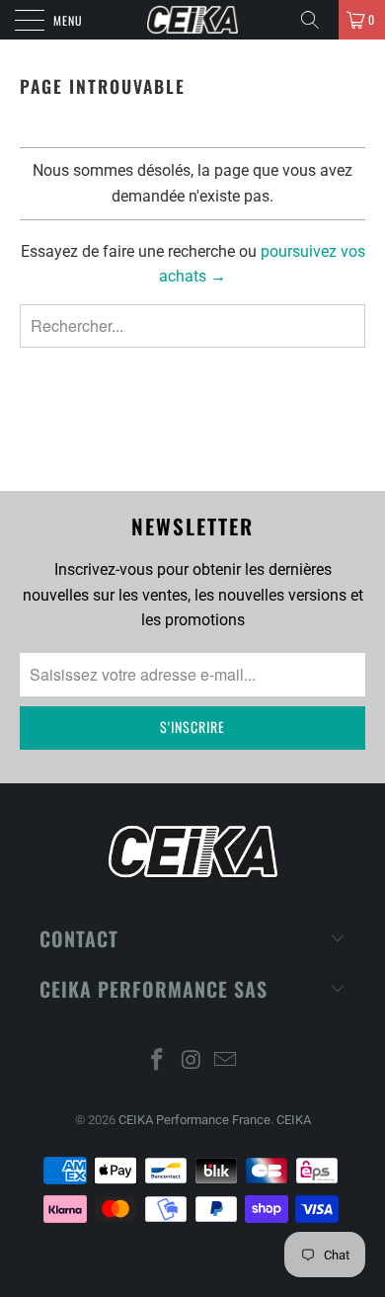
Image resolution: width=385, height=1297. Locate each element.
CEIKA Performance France (194, 1119)
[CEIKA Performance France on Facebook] (157, 1061)
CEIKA (293, 1119)
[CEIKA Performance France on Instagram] (191, 1061)
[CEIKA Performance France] (193, 20)
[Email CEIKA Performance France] (226, 1061)
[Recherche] (317, 20)
